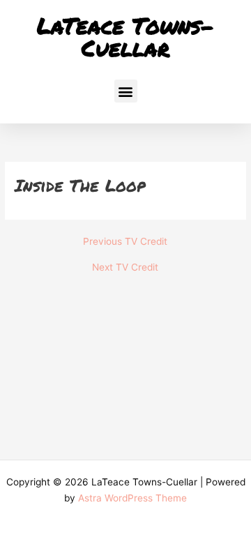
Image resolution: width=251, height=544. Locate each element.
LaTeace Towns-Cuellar (126, 36)
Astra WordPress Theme (132, 498)
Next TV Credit (125, 268)
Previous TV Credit (125, 242)
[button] (125, 91)
